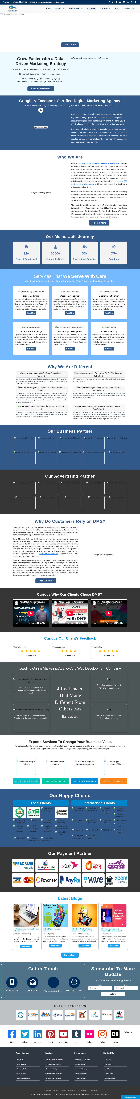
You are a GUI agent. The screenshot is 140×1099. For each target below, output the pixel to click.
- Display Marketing (51, 1069)
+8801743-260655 (12, 2)
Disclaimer (94, 1090)
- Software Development (82, 1059)
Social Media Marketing (48, 554)
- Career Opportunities (23, 1078)
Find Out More (99, 223)
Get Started (70, 44)
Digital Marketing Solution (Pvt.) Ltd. (97, 1095)
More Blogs (70, 955)
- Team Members (21, 1073)
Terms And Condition (51, 1090)
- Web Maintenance (80, 1078)
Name (100, 985)
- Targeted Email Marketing (53, 1073)
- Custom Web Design (81, 1069)
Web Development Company (99, 668)
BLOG (117, 9)
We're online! (130, 1097)
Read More (31, 313)
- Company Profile (21, 1069)
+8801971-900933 (28, 2)
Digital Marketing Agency (97, 101)
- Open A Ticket (108, 1073)
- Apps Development (81, 1073)
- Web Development (80, 1064)
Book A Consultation (41, 88)
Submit (113, 994)
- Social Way (107, 1059)
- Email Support (108, 1069)
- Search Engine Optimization (54, 1059)
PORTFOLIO (91, 9)
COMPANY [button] (104, 9)
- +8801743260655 (109, 1078)
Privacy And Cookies (68, 1090)
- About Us (19, 1059)
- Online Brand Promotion (53, 1078)
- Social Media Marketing (53, 1064)
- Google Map (108, 1064)
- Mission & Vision (21, 1064)
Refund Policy (82, 1090)
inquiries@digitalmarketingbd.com (50, 2)
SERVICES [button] (59, 9)
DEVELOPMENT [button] (75, 9)
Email (126, 985)
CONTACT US (128, 9)
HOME (48, 9)
